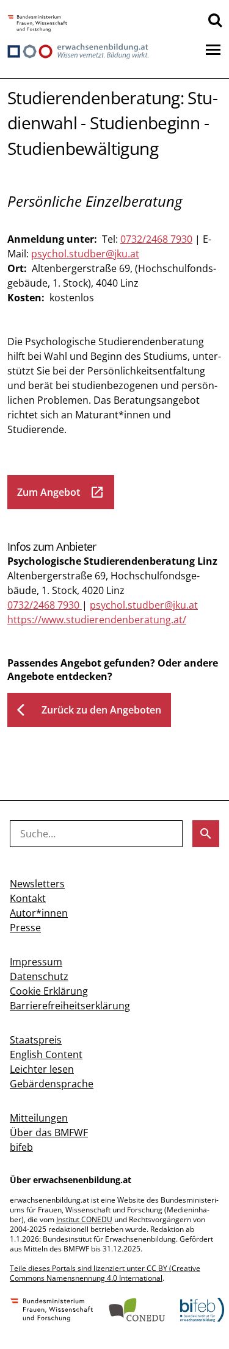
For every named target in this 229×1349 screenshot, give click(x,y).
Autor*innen (39, 913)
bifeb (21, 1147)
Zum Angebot (60, 492)
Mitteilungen (39, 1118)
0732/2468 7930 (156, 239)
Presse (25, 927)
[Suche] (215, 19)
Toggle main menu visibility (213, 48)
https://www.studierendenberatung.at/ (96, 619)
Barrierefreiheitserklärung (70, 1005)
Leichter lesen (42, 1069)
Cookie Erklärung (49, 991)
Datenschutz (39, 976)
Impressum (36, 961)
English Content (46, 1054)
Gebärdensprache (51, 1083)
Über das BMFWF (49, 1132)
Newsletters (37, 883)
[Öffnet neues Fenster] (37, 24)
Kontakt (28, 898)
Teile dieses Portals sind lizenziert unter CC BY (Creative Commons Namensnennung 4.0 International (105, 1273)
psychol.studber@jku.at (85, 253)
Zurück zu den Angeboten (89, 710)
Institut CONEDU (84, 1219)
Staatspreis (36, 1040)
